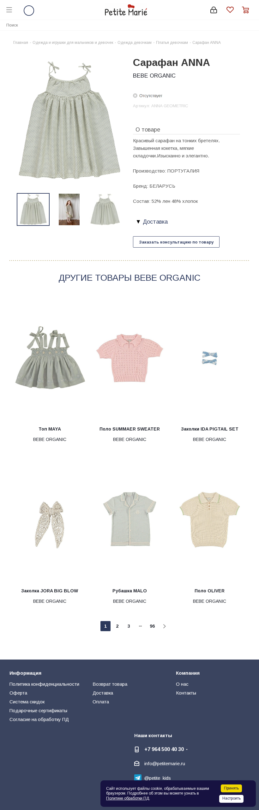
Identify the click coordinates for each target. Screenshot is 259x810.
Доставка (103, 693)
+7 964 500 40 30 (164, 749)
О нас (182, 684)
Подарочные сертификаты (38, 710)
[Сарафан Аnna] (69, 120)
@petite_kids (157, 778)
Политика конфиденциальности (44, 684)
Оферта (18, 693)
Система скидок (27, 701)
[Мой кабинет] (213, 10)
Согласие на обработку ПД (39, 719)
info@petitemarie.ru (164, 763)
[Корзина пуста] (247, 10)
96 (152, 626)
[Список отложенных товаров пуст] (234, 10)
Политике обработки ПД (127, 798)
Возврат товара (110, 684)
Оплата (101, 701)
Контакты (186, 693)
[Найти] (250, 25)
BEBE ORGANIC (154, 76)
